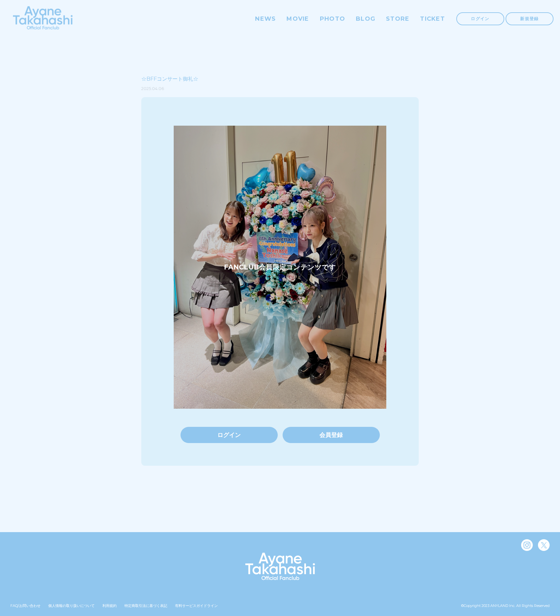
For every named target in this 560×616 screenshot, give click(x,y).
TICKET (432, 19)
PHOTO (332, 19)
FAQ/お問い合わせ (25, 605)
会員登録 (331, 435)
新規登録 (529, 18)
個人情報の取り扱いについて (71, 605)
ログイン (480, 18)
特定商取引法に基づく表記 (145, 605)
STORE (397, 19)
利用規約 (109, 605)
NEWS (265, 19)
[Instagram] (527, 545)
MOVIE (297, 19)
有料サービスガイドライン (196, 605)
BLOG (365, 19)
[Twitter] (544, 545)
